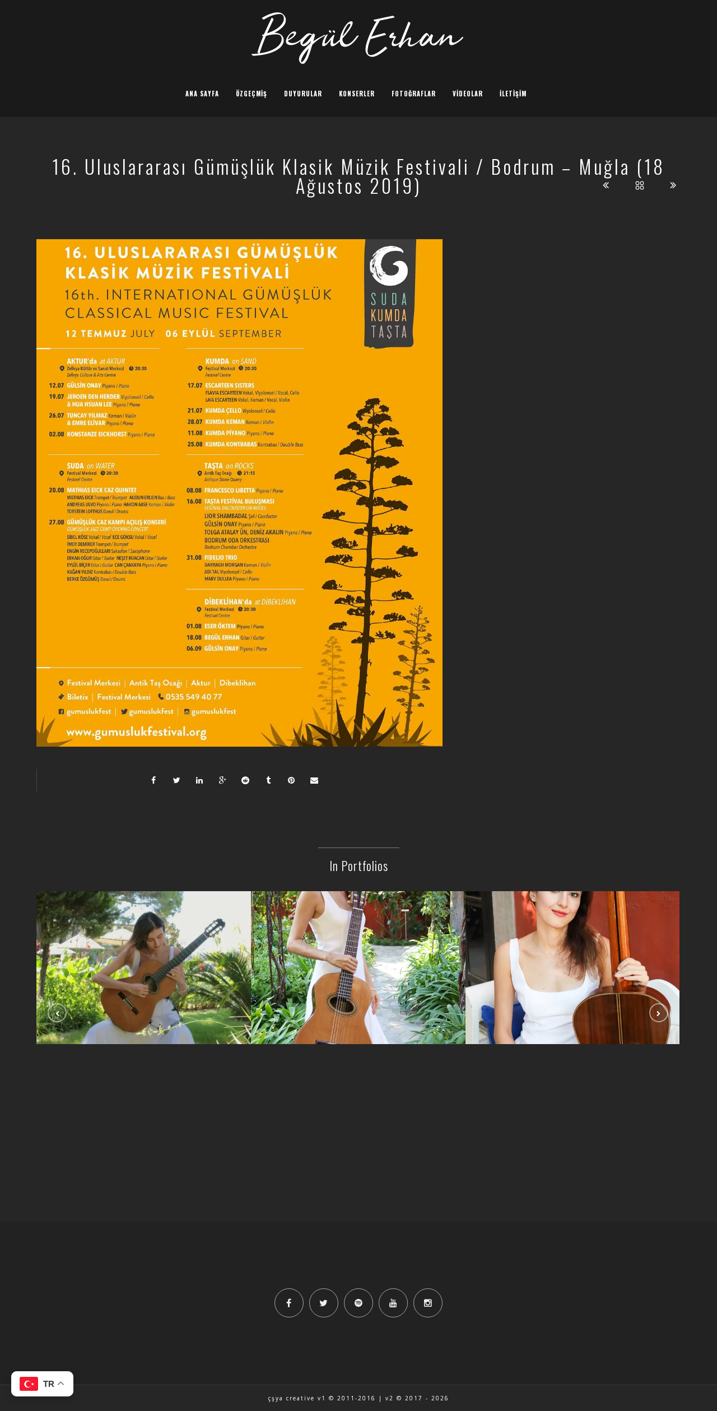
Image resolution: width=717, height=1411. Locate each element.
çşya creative (291, 1398)
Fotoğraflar (414, 93)
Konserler (357, 93)
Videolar (468, 93)
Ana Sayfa (202, 93)
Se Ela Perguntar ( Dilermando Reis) (144, 972)
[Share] (153, 780)
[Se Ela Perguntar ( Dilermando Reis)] (144, 943)
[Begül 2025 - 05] (358, 943)
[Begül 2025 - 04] (573, 943)
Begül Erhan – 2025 (358, 972)
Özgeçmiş (251, 93)
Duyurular (303, 93)
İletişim (513, 93)
